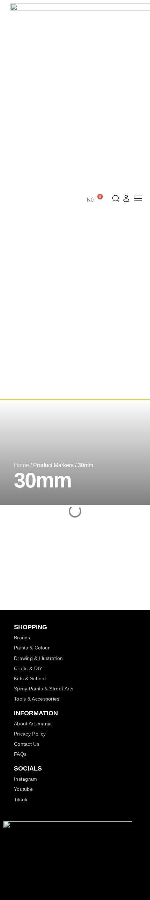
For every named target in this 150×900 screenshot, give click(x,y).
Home (21, 465)
